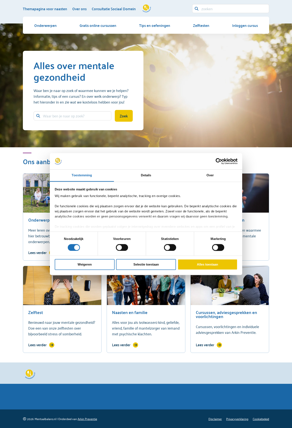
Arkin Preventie (87, 418)
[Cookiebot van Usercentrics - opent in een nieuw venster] (218, 161)
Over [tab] (210, 175)
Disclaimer (215, 418)
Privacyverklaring (237, 418)
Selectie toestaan (146, 264)
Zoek (124, 115)
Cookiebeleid (261, 418)
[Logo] (146, 7)
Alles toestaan (207, 264)
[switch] (122, 247)
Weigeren (85, 264)
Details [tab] (146, 175)
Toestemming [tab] (82, 175)
